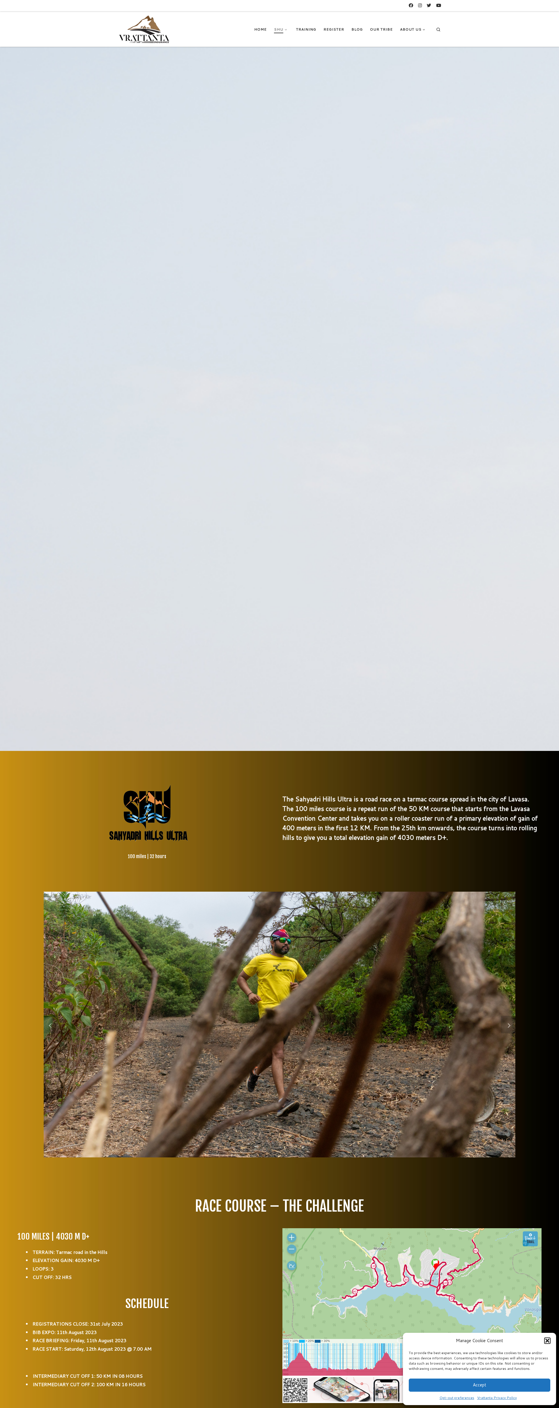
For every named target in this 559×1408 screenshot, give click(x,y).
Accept (479, 1385)
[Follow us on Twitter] (429, 5)
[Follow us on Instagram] (420, 5)
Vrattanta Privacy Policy (497, 1397)
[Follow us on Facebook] (411, 5)
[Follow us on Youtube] (438, 5)
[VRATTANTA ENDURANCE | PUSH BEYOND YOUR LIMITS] (144, 29)
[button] (547, 1341)
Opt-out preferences (457, 1397)
